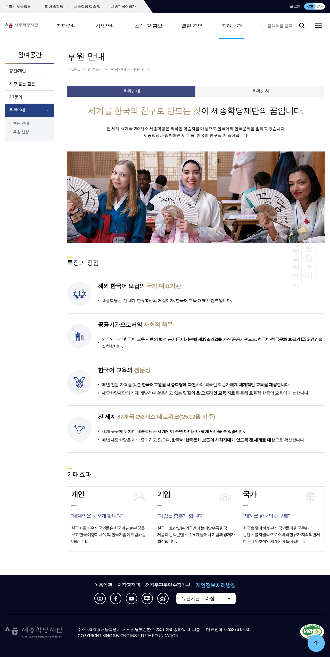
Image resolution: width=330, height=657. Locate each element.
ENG (320, 6)
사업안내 (106, 26)
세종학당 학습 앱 (87, 6)
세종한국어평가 (123, 6)
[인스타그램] (100, 598)
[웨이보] (163, 598)
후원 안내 (21, 123)
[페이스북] (115, 598)
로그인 (295, 6)
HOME (74, 69)
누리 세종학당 (52, 6)
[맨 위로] (316, 643)
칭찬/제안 (17, 70)
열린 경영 (192, 26)
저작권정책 (128, 585)
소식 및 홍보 (149, 26)
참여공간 (232, 26)
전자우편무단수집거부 (168, 585)
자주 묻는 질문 (22, 84)
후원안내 (17, 110)
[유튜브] (131, 598)
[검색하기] (302, 26)
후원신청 (260, 91)
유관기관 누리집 (198, 598)
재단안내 (67, 26)
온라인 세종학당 (18, 6)
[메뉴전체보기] (319, 26)
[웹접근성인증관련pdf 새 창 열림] (312, 633)
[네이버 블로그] (147, 598)
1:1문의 (15, 97)
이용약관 (103, 585)
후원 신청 (21, 132)
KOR (310, 6)
